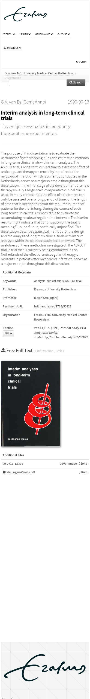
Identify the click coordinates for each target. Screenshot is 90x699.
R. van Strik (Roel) (46, 298)
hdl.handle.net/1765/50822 (52, 306)
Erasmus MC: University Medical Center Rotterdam (39, 73)
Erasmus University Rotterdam (55, 289)
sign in (82, 61)
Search (77, 82)
